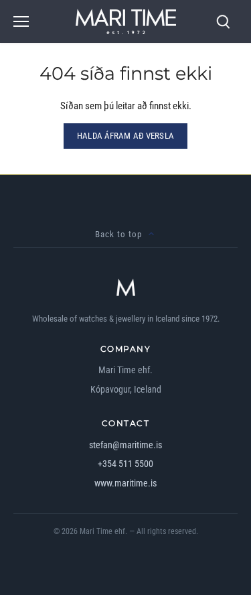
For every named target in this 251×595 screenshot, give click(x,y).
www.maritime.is (125, 483)
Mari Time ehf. (103, 531)
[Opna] (21, 21)
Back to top (118, 234)
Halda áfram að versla (125, 136)
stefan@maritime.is (125, 445)
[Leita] (223, 21)
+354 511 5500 (125, 463)
